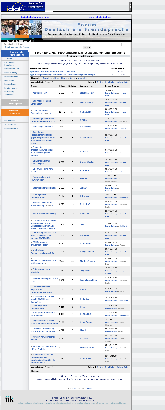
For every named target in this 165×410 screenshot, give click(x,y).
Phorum (89, 388)
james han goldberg (89, 280)
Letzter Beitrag (111, 93)
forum (74, 388)
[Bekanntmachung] (31, 71)
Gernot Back (86, 138)
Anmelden (82, 78)
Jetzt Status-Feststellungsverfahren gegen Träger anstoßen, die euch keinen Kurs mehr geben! (43, 137)
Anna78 (123, 128)
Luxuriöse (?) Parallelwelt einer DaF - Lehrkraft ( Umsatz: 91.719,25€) (43, 235)
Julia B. (83, 224)
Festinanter (124, 315)
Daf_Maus (84, 338)
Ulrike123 (84, 214)
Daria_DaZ (85, 204)
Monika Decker (87, 348)
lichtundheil (109, 191)
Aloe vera (84, 170)
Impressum (90, 403)
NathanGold (85, 112)
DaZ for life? (85, 314)
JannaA (83, 188)
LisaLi (83, 330)
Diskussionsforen (11, 69)
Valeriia (83, 178)
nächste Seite (122, 82)
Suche (72, 78)
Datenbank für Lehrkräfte (44, 188)
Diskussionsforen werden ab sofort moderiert (54, 71)
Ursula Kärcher (87, 162)
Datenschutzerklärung (107, 403)
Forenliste (47, 78)
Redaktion (84, 299)
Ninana (83, 120)
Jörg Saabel (85, 271)
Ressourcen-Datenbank (9, 64)
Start (7, 47)
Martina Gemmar (88, 261)
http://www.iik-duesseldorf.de (70, 403)
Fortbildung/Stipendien (9, 93)
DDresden (84, 196)
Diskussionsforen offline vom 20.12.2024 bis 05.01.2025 (43, 299)
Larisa (83, 289)
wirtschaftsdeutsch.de (100, 17)
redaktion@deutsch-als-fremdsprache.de (36, 403)
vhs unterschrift (40, 93)
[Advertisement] (147, 48)
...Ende (111, 82)
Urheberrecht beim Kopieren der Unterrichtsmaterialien (41, 290)
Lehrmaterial (9, 121)
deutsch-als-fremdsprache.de (35, 17)
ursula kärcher (87, 93)
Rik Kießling (85, 127)
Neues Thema (60, 78)
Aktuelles (8, 59)
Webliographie (10, 124)
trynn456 (84, 151)
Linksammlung (10, 73)
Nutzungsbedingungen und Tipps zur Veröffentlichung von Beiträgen (64, 75)
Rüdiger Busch (87, 252)
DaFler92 (123, 226)
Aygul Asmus (86, 322)
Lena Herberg (86, 102)
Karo (82, 307)
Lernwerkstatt (10, 84)
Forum (26, 47)
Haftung (122, 403)
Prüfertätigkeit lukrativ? (43, 127)
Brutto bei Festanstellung (44, 214)
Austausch (16, 47)
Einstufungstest (11, 88)
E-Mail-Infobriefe (11, 76)
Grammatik (9, 80)
